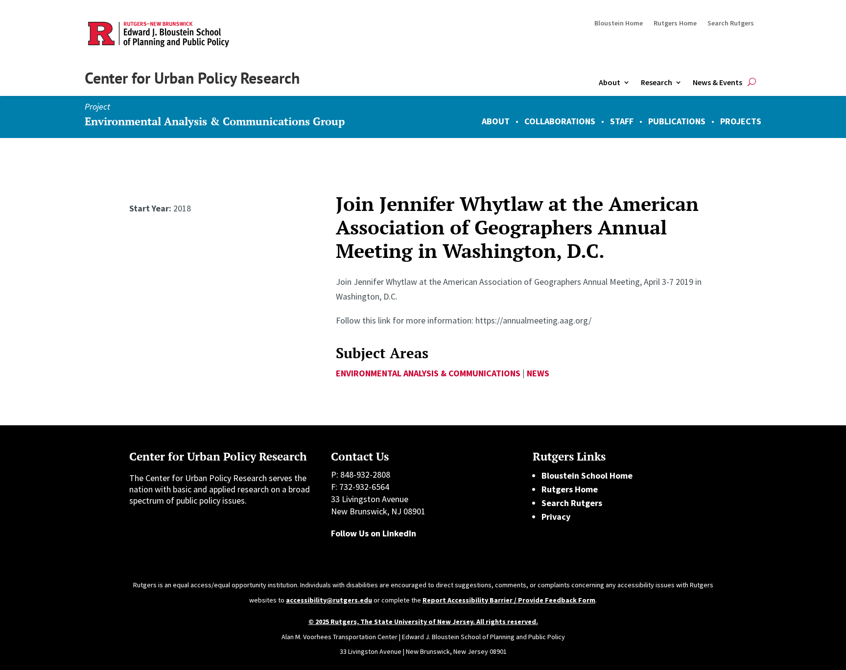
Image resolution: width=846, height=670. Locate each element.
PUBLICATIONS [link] (676, 121)
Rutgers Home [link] (675, 23)
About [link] (609, 82)
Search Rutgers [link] (730, 23)
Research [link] (656, 82)
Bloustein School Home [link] (587, 475)
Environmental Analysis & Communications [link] (428, 373)
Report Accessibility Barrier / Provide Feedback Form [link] (509, 600)
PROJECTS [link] (740, 121)
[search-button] (752, 82)
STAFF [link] (622, 121)
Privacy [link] (555, 516)
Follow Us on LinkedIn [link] (373, 533)
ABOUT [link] (496, 121)
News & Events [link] (717, 82)
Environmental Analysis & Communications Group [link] (215, 121)
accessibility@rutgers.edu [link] (329, 600)
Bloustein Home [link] (618, 23)
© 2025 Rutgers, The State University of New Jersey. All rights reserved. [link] (423, 621)
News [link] (538, 373)
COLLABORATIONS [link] (559, 121)
